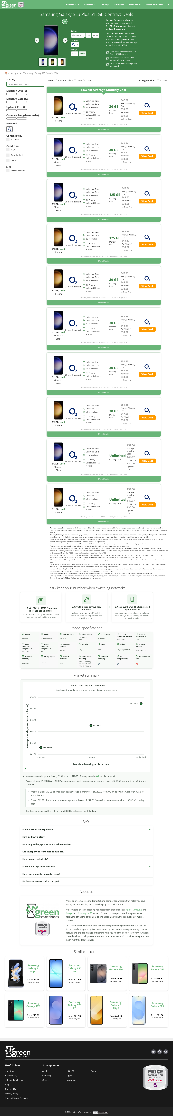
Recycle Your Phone (154, 4)
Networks (88, 4)
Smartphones (70, 4)
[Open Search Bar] (169, 4)
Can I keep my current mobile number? (43, 851)
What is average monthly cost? (38, 866)
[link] (104, 109)
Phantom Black (78, 35)
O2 (97, 776)
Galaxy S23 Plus (42, 73)
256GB (74, 54)
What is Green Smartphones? (37, 829)
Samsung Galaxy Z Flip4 (33, 968)
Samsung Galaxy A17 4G (74, 968)
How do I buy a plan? (33, 836)
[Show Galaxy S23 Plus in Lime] (53, 62)
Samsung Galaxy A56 (157, 968)
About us (9, 1071)
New (13, 149)
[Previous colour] (37, 40)
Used (13, 160)
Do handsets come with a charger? (40, 881)
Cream (95, 35)
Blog (7, 1084)
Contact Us (10, 1089)
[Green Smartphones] (9, 4)
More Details (103, 129)
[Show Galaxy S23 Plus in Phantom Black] (43, 62)
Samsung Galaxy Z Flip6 (116, 1005)
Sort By (10, 79)
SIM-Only (105, 4)
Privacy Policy (11, 1093)
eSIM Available (18, 170)
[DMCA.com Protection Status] (100, 1113)
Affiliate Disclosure (14, 1080)
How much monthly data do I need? (41, 873)
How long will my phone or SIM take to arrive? (47, 844)
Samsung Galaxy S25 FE (74, 1005)
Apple (129, 909)
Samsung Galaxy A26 (33, 1004)
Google (69, 913)
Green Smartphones (82, 1112)
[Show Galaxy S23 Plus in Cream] (62, 62)
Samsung (28, 73)
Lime (88, 35)
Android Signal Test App (16, 1098)
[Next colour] (65, 40)
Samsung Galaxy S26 (116, 968)
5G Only (15, 139)
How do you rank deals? (35, 859)
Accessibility (11, 1075)
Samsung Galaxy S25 (157, 1004)
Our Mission (119, 4)
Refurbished (17, 155)
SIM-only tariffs (85, 913)
